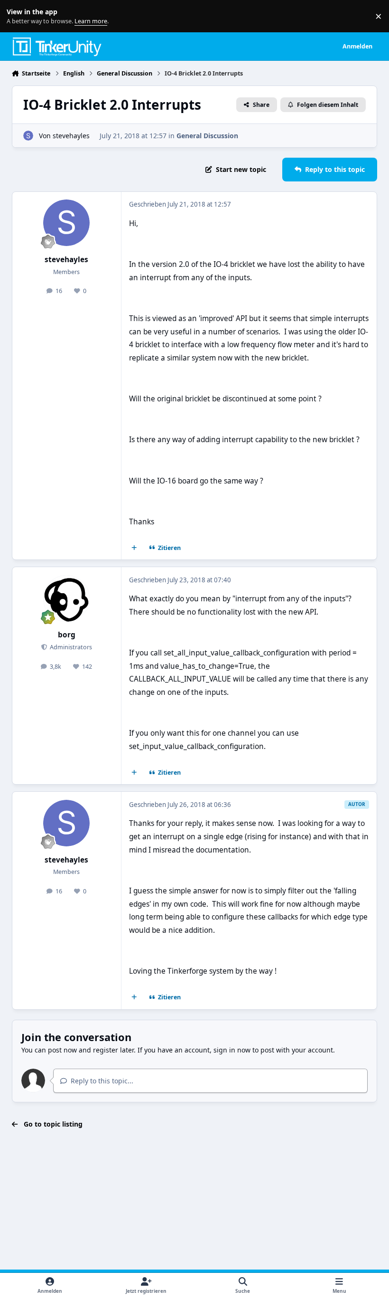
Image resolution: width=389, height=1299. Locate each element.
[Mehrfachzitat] (134, 548)
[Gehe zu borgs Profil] (66, 598)
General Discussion (207, 135)
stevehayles (71, 135)
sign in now (231, 1049)
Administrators (70, 647)
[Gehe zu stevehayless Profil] (28, 136)
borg (66, 635)
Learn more (18, 16)
